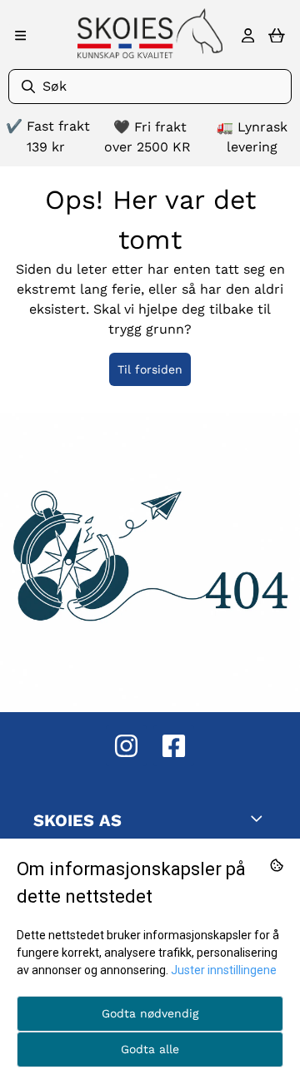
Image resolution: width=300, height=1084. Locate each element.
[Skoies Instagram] (126, 745)
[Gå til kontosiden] (248, 36)
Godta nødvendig (150, 1013)
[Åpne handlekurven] (277, 36)
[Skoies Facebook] (173, 745)
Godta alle (150, 1049)
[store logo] (150, 33)
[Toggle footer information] (260, 817)
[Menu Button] (20, 35)
